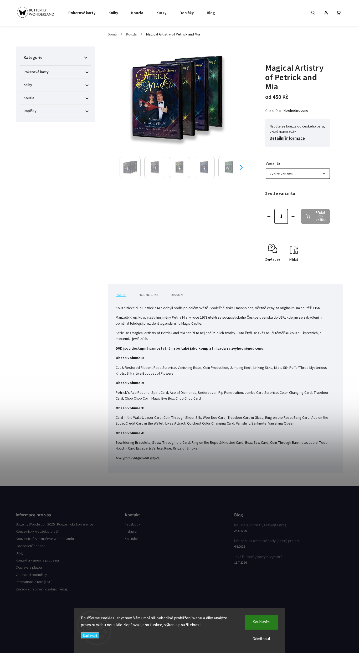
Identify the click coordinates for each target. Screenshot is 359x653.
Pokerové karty (36, 72)
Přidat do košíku (321, 216)
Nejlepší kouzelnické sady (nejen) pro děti (267, 540)
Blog (19, 553)
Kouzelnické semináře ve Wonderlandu (45, 539)
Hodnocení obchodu (31, 546)
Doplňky (30, 111)
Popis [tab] (121, 295)
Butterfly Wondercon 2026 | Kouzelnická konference (54, 524)
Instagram (132, 531)
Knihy (28, 85)
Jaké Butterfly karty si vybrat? (258, 556)
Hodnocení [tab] (148, 295)
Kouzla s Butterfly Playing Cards (260, 525)
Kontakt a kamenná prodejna (37, 560)
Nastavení (90, 635)
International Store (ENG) (34, 582)
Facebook (132, 524)
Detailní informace (287, 138)
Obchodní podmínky (31, 575)
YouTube (131, 539)
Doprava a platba (29, 567)
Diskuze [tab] (177, 295)
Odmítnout (261, 639)
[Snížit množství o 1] (268, 216)
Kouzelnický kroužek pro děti (37, 531)
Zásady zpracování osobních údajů (42, 589)
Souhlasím (261, 622)
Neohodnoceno (296, 111)
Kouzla (29, 98)
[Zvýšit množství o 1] (293, 216)
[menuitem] (80, 13)
